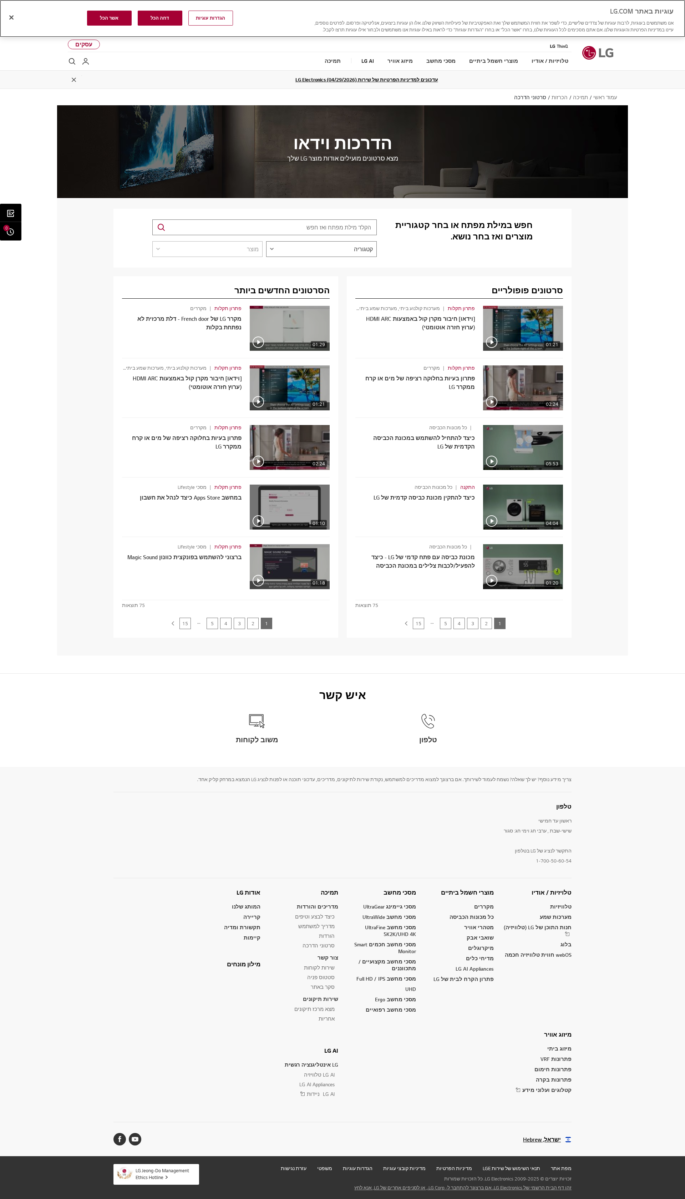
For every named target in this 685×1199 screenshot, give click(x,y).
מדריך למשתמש (316, 926)
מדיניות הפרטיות (454, 1168)
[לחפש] (72, 61)
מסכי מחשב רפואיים (391, 1009)
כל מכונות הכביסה (472, 917)
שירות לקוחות (319, 967)
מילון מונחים (243, 964)
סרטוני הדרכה (319, 945)
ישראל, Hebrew (542, 1139)
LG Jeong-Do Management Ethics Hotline (162, 1173)
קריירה (251, 917)
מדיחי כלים (480, 958)
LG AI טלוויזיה (319, 1074)
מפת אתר (561, 1168)
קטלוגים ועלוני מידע (547, 1090)
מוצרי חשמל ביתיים (467, 892)
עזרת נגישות (293, 1168)
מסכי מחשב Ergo (395, 999)
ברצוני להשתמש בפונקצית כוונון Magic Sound (184, 557)
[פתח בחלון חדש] (135, 1139)
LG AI (331, 1050)
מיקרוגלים (481, 948)
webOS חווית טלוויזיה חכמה (538, 954)
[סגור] (11, 17)
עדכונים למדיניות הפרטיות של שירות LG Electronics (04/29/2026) (366, 79)
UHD (410, 989)
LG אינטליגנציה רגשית (311, 1064)
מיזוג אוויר (558, 1034)
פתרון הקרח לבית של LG (463, 979)
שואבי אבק (480, 937)
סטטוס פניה (321, 977)
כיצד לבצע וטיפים (315, 916)
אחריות (327, 1018)
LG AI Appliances (475, 968)
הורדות (327, 935)
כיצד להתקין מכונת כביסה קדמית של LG (424, 497)
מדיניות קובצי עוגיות (404, 1168)
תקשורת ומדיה (242, 927)
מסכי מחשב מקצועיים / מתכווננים (387, 965)
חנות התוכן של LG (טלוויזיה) (538, 927)
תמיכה (329, 892)
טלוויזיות (561, 906)
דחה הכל (160, 18)
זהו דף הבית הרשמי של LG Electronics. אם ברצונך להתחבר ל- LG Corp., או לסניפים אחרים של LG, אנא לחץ (463, 1187)
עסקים (83, 44)
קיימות (252, 937)
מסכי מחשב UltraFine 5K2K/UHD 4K (390, 930)
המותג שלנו (246, 906)
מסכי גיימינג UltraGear (389, 906)
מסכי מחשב (400, 892)
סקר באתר (323, 986)
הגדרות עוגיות (357, 1168)
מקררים (484, 906)
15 (418, 623)
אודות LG (248, 892)
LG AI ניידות (321, 1094)
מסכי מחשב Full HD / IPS (386, 978)
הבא (406, 623)
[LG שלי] (85, 61)
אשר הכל (109, 18)
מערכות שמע (556, 917)
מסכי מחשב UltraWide (389, 917)
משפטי (324, 1168)
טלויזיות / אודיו (552, 892)
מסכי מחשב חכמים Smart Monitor (385, 948)
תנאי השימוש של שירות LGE (511, 1168)
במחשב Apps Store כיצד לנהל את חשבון (191, 497)
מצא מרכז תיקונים (314, 1009)
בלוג (566, 944)
